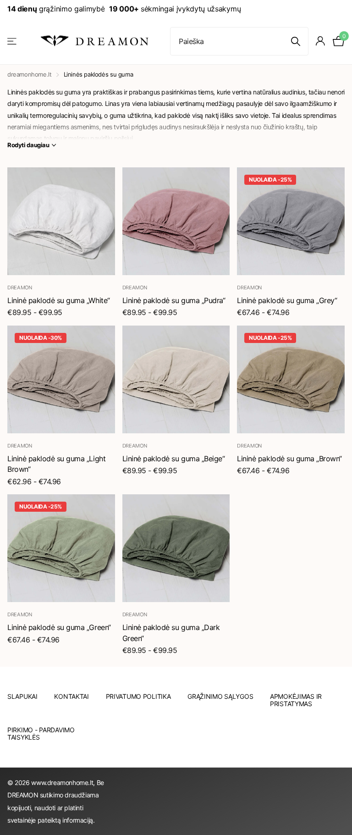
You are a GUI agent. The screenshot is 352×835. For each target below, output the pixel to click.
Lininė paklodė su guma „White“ (58, 300)
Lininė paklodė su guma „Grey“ (287, 300)
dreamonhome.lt (29, 74)
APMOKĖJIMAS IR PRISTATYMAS (296, 700)
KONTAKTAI (71, 696)
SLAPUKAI (22, 696)
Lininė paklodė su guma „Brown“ (289, 458)
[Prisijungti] (320, 41)
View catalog (12, 41)
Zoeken (295, 41)
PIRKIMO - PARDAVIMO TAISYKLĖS (41, 733)
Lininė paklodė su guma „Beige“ (173, 458)
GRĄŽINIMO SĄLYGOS (220, 696)
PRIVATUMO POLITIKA (138, 696)
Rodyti (28, 145)
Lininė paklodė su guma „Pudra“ (174, 300)
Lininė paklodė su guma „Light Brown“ (56, 464)
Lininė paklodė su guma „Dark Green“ (171, 633)
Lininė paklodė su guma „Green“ (59, 627)
